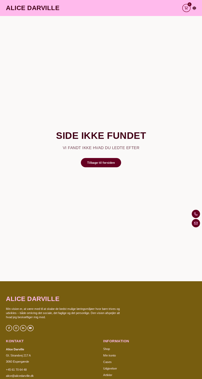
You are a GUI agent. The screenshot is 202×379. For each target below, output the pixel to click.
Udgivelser (110, 368)
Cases (107, 362)
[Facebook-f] (9, 328)
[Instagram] (16, 328)
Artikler (107, 375)
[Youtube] (30, 328)
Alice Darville (32, 7)
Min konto (109, 355)
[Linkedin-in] (23, 328)
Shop (106, 349)
